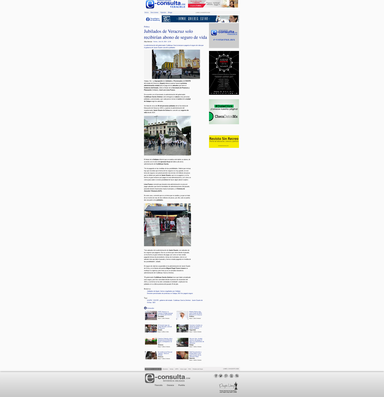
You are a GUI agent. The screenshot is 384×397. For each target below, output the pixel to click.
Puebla (181, 385)
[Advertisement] (200, 112)
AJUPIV (149, 300)
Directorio (165, 369)
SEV (153, 302)
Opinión (163, 12)
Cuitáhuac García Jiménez (182, 300)
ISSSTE (156, 300)
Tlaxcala (158, 385)
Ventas (171, 369)
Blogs (170, 12)
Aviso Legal (183, 369)
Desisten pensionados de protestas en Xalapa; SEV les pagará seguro (170, 293)
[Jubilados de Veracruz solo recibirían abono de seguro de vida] (176, 78)
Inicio (146, 12)
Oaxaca (170, 385)
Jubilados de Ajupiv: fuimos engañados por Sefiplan (163, 291)
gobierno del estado (166, 300)
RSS (189, 369)
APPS (176, 369)
